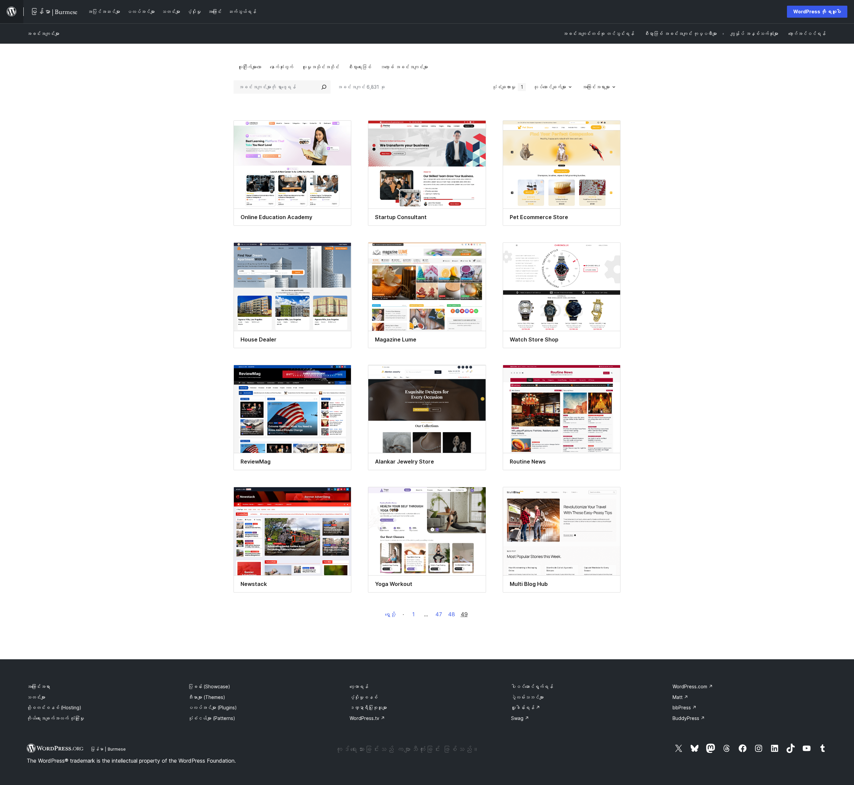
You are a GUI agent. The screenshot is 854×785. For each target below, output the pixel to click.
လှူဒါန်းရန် (525, 707)
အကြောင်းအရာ (38, 686)
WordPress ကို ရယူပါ (817, 11)
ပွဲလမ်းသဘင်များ (527, 697)
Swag (520, 718)
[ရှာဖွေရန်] (324, 87)
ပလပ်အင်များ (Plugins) (212, 707)
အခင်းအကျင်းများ (43, 33)
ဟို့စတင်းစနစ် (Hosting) (54, 707)
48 (451, 614)
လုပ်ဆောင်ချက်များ (549, 87)
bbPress (685, 707)
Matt (680, 697)
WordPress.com (693, 686)
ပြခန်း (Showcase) (209, 686)
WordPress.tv (367, 718)
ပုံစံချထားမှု (507, 87)
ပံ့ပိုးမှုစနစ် (364, 697)
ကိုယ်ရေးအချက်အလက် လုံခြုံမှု (55, 718)
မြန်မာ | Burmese (108, 749)
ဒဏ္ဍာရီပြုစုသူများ (368, 707)
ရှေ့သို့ (390, 614)
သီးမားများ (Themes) (206, 697)
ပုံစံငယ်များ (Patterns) (211, 718)
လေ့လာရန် (359, 686)
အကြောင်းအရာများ (596, 87)
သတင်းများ (36, 697)
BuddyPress (689, 718)
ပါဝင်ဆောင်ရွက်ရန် (532, 686)
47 (438, 614)
